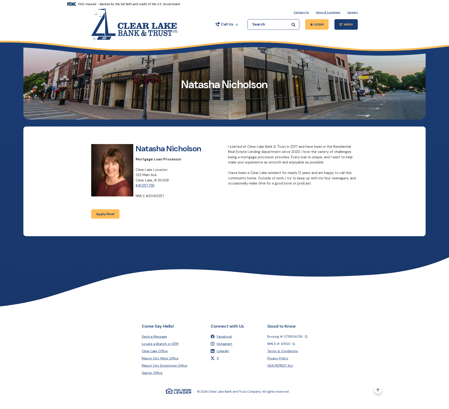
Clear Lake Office (155, 351)
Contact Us (301, 12)
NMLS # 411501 (278, 344)
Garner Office (152, 373)
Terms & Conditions (282, 351)
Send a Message (154, 336)
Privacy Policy (277, 358)
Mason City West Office (160, 358)
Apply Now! (107, 214)
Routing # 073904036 (285, 336)
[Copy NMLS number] (294, 343)
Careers (352, 12)
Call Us (227, 24)
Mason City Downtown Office (164, 365)
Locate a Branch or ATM (160, 344)
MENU (351, 25)
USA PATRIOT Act (280, 365)
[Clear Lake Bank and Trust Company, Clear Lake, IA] (134, 24)
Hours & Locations (328, 12)
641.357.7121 (145, 185)
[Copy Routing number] (306, 336)
